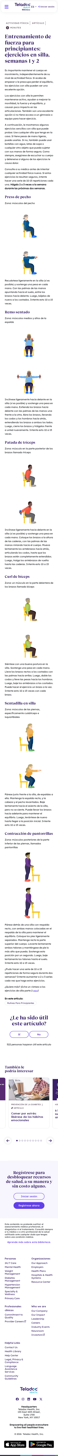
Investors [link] (36, 1334)
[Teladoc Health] (29, 1390)
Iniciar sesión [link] (47, 6)
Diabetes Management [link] (12, 1279)
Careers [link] (35, 1322)
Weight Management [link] (12, 1272)
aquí (35, 990)
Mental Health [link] (13, 1267)
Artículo (37, 23)
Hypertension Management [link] (12, 1286)
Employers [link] (37, 1267)
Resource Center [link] (40, 1282)
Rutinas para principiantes (20, 1003)
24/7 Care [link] (10, 1263)
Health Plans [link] (38, 1271)
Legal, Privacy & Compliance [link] (14, 1361)
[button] (6, 7)
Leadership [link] (37, 1318)
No (39, 1034)
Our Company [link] (39, 1310)
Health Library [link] (13, 1351)
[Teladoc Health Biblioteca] (22, 7)
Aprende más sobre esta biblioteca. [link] (29, 1242)
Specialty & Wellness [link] (11, 1293)
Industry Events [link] (40, 1327)
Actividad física (17, 23)
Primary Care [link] (12, 1298)
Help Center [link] (11, 1355)
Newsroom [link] (37, 1330)
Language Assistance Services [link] (11, 1369)
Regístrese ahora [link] (29, 1205)
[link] (17, 1399)
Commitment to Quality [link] (14, 1316)
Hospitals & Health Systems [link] (42, 1276)
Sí (19, 1034)
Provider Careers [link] (14, 1321)
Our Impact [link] (38, 1314)
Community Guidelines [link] (11, 1377)
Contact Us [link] (11, 1347)
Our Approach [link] (39, 1263)
